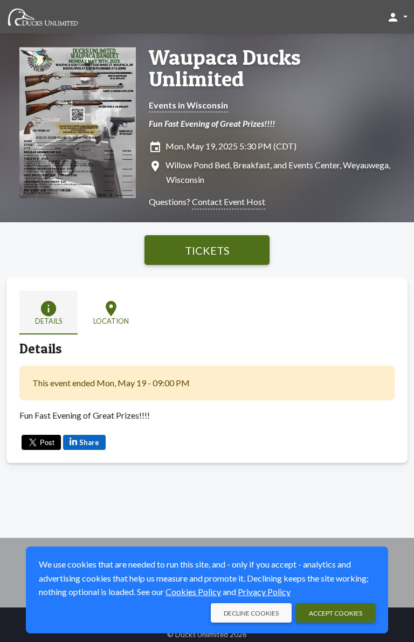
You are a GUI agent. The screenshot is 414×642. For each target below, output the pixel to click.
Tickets (207, 250)
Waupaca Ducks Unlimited (225, 68)
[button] (397, 16)
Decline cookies (251, 613)
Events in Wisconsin (188, 105)
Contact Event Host (228, 201)
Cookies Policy (193, 591)
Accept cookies (335, 613)
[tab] (48, 312)
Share (89, 442)
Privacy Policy (264, 591)
